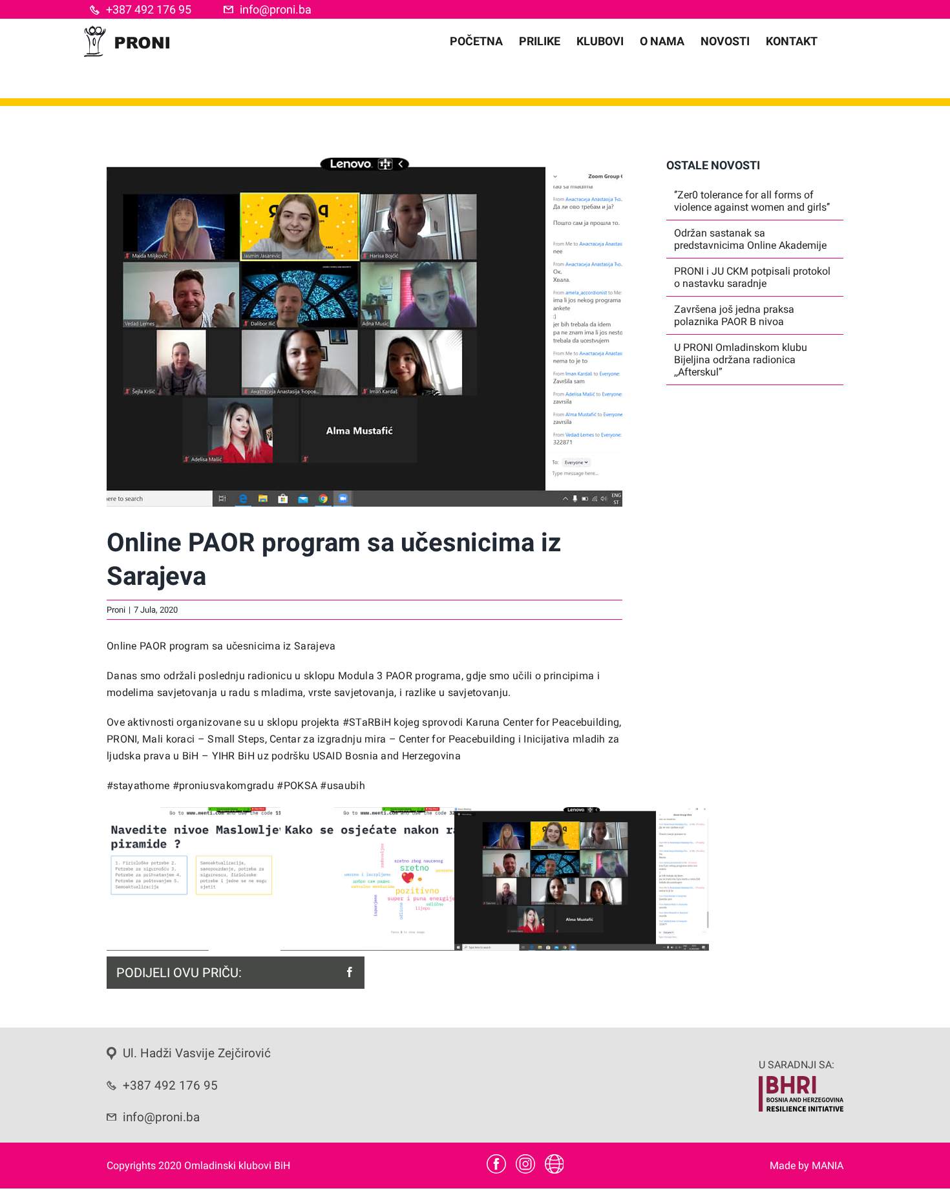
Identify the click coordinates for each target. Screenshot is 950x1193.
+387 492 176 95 (148, 9)
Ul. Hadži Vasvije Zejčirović (197, 1053)
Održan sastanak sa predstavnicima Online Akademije (750, 239)
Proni (116, 610)
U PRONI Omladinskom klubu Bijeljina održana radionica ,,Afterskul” (740, 359)
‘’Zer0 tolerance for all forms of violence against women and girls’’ (752, 201)
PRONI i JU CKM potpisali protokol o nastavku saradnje (752, 277)
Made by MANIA (806, 1165)
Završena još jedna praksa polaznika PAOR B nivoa (734, 315)
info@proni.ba (275, 9)
